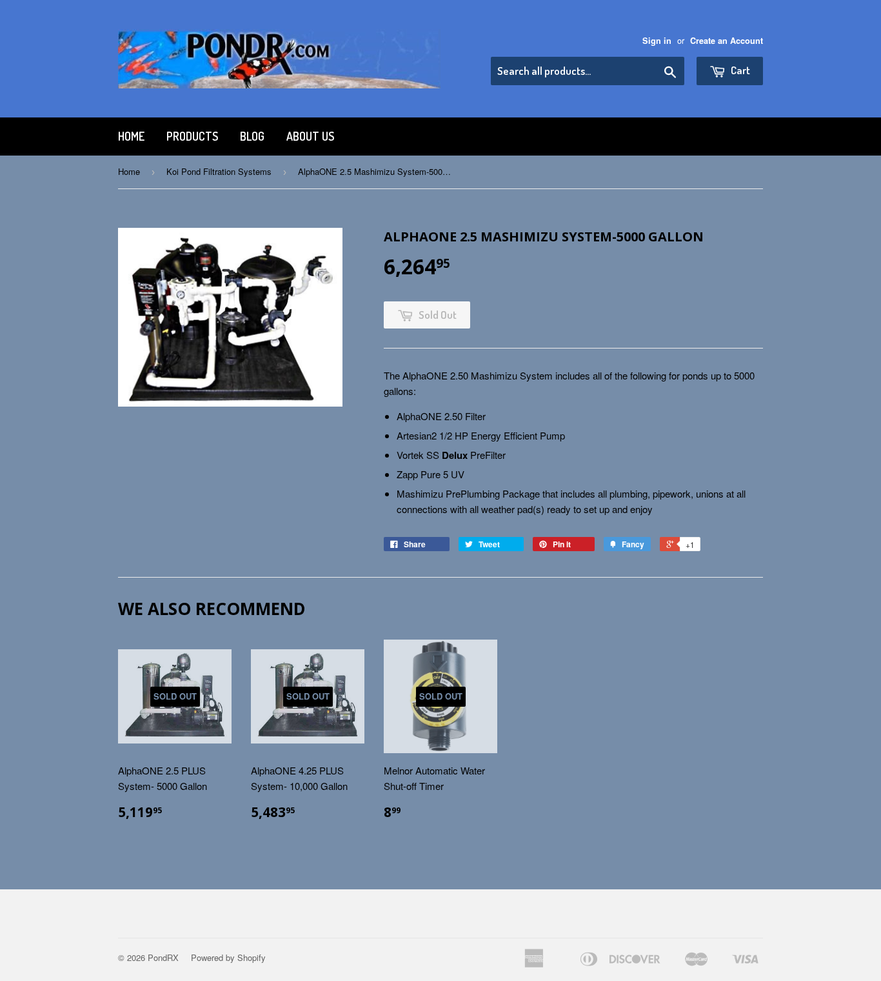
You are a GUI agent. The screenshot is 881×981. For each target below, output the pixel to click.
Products (192, 136)
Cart (739, 70)
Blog (252, 136)
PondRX (163, 957)
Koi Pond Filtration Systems (219, 171)
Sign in (656, 40)
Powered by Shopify (228, 957)
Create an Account (726, 40)
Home (131, 136)
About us (310, 136)
